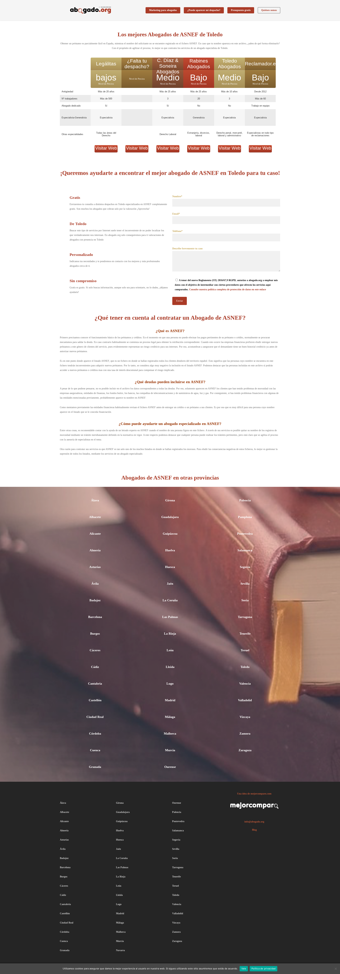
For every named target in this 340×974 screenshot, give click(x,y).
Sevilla (245, 583)
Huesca (170, 567)
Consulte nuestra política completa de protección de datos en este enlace (227, 289)
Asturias (95, 567)
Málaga (170, 717)
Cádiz (95, 667)
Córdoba (95, 733)
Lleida (170, 667)
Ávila (95, 583)
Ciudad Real (95, 717)
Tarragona (245, 617)
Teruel (245, 650)
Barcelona (95, 617)
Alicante (95, 533)
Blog (254, 830)
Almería (95, 550)
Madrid (170, 700)
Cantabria (95, 683)
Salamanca (244, 550)
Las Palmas (170, 617)
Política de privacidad (263, 968)
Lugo (170, 683)
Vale (243, 968)
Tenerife (245, 633)
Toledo (245, 667)
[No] (335, 968)
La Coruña (170, 600)
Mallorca (170, 733)
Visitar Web (106, 148)
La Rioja (170, 633)
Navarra (120, 950)
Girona (170, 500)
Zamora (244, 733)
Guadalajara (170, 517)
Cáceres (95, 650)
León (170, 650)
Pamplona (245, 517)
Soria (245, 600)
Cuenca (95, 750)
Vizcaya (245, 717)
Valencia (245, 683)
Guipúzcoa (170, 533)
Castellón (95, 700)
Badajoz (95, 600)
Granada (95, 767)
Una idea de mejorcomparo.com (254, 793)
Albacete (95, 517)
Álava (95, 500)
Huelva (170, 550)
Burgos (95, 633)
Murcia (170, 750)
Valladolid (245, 700)
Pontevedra (245, 533)
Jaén (170, 583)
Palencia (245, 500)
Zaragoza (245, 750)
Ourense (170, 767)
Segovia (245, 567)
